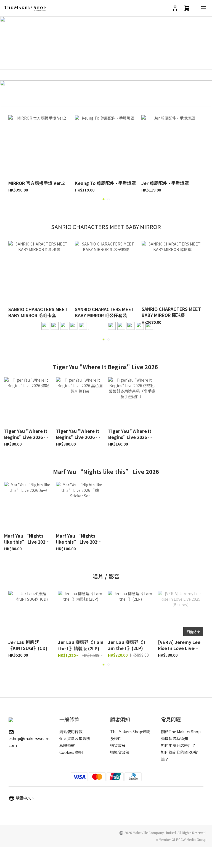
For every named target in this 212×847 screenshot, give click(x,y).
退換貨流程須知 (174, 738)
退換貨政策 (119, 752)
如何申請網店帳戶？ (178, 745)
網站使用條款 (71, 731)
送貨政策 (118, 745)
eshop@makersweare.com (29, 742)
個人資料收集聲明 (74, 738)
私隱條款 (67, 745)
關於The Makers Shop (181, 731)
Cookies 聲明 (71, 752)
